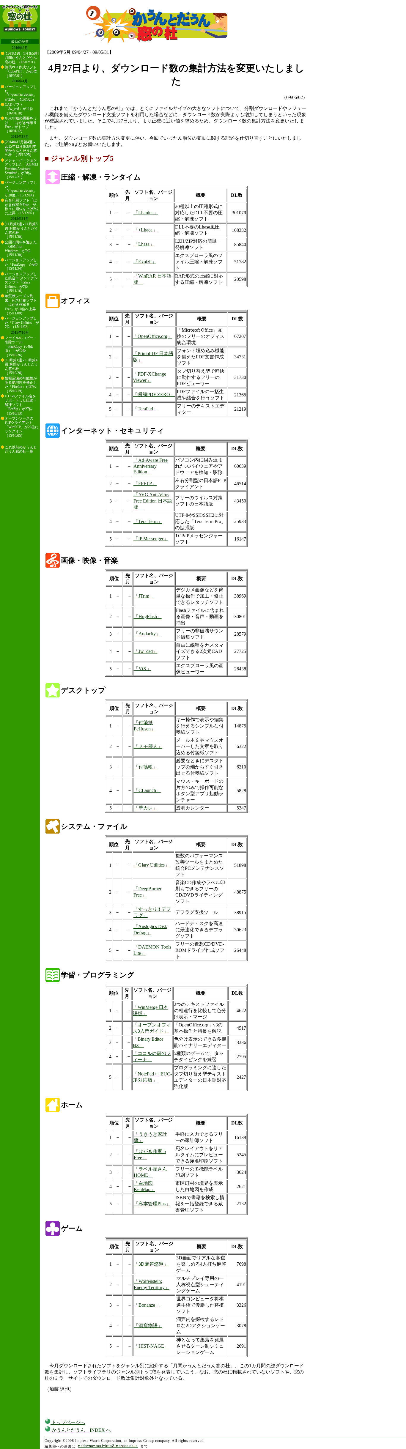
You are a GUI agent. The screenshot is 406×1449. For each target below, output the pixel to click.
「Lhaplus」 (145, 212)
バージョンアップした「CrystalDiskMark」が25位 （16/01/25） (21, 93)
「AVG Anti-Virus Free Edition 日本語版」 (152, 501)
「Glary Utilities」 (151, 864)
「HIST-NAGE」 (151, 1346)
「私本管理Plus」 (152, 1203)
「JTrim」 (144, 595)
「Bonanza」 (147, 1305)
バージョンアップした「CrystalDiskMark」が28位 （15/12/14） (21, 188)
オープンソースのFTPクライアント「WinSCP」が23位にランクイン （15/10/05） (22, 427)
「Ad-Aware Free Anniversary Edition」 (150, 466)
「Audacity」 (147, 633)
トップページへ (68, 1422)
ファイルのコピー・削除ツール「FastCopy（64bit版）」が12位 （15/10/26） (21, 346)
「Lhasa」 (143, 244)
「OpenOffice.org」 (152, 336)
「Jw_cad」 (146, 651)
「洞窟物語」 (148, 1325)
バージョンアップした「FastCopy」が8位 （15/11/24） (21, 264)
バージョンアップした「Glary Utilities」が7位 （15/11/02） (22, 322)
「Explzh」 (144, 261)
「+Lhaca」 (145, 229)
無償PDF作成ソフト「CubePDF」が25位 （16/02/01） (21, 71)
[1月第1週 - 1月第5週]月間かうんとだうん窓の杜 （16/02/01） (22, 57)
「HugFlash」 (148, 616)
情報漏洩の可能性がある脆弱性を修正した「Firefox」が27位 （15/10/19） (21, 384)
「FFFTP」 (145, 483)
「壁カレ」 (146, 807)
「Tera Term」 (147, 521)
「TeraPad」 (145, 408)
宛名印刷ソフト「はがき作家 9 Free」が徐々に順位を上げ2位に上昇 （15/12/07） (22, 206)
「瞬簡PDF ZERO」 (154, 394)
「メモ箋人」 (148, 746)
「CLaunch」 (147, 790)
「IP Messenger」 (150, 538)
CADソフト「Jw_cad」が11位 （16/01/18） (19, 109)
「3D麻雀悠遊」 (151, 1264)
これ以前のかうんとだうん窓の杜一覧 (21, 449)
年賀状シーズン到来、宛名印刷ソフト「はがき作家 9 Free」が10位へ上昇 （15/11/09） (21, 304)
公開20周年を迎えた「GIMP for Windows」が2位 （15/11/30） (21, 248)
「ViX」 (142, 668)
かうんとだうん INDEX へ (81, 1430)
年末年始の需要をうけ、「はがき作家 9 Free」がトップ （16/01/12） (21, 124)
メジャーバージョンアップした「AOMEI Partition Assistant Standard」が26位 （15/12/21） (21, 168)
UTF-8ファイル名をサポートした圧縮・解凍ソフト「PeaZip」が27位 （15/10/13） (21, 404)
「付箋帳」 (146, 766)
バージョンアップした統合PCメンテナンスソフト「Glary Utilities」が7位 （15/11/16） (21, 282)
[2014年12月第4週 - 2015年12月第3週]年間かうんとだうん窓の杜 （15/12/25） (21, 148)
